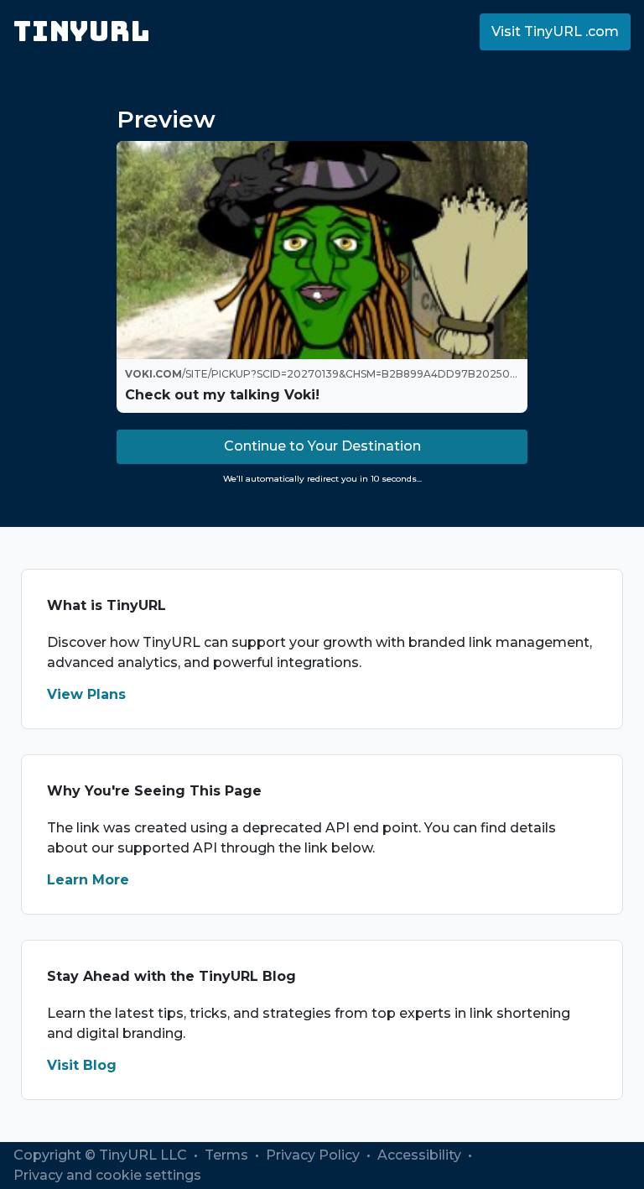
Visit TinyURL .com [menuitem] (555, 31)
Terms (228, 1155)
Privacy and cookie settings (107, 1175)
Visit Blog (82, 1065)
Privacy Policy (314, 1155)
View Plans (86, 694)
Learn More (88, 880)
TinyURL (81, 31)
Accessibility (421, 1155)
